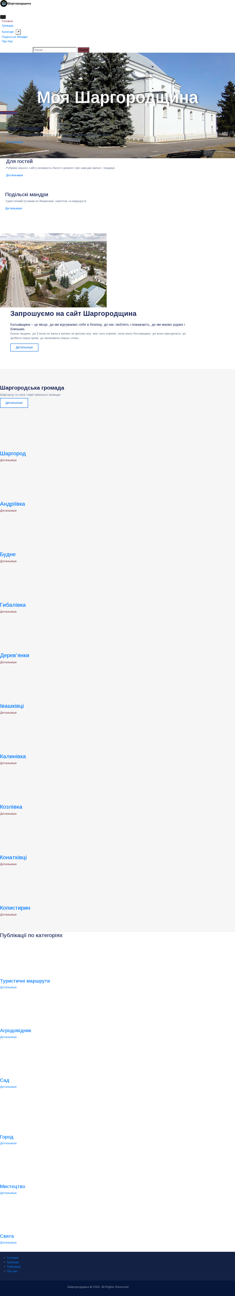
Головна (12, 1257)
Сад (4, 1080)
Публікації (14, 1266)
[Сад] (34, 1058)
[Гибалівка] (34, 582)
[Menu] (18, 32)
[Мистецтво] (34, 1164)
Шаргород (13, 453)
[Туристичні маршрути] (34, 958)
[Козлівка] (34, 784)
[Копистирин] (34, 885)
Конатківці (13, 857)
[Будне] (34, 531)
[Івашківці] (34, 683)
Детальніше (14, 142)
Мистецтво (12, 1186)
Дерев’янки (14, 655)
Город (6, 1137)
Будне (8, 554)
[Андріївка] (34, 481)
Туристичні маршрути (25, 981)
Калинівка (13, 756)
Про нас (7, 41)
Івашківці (12, 706)
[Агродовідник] (34, 1008)
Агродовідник (15, 1030)
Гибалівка (13, 605)
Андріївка (12, 504)
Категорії (8, 32)
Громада (13, 1262)
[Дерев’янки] (34, 633)
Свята (7, 1236)
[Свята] (34, 1214)
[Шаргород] (34, 430)
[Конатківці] (34, 834)
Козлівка (11, 807)
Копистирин (15, 908)
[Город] (34, 1114)
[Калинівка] (34, 733)
